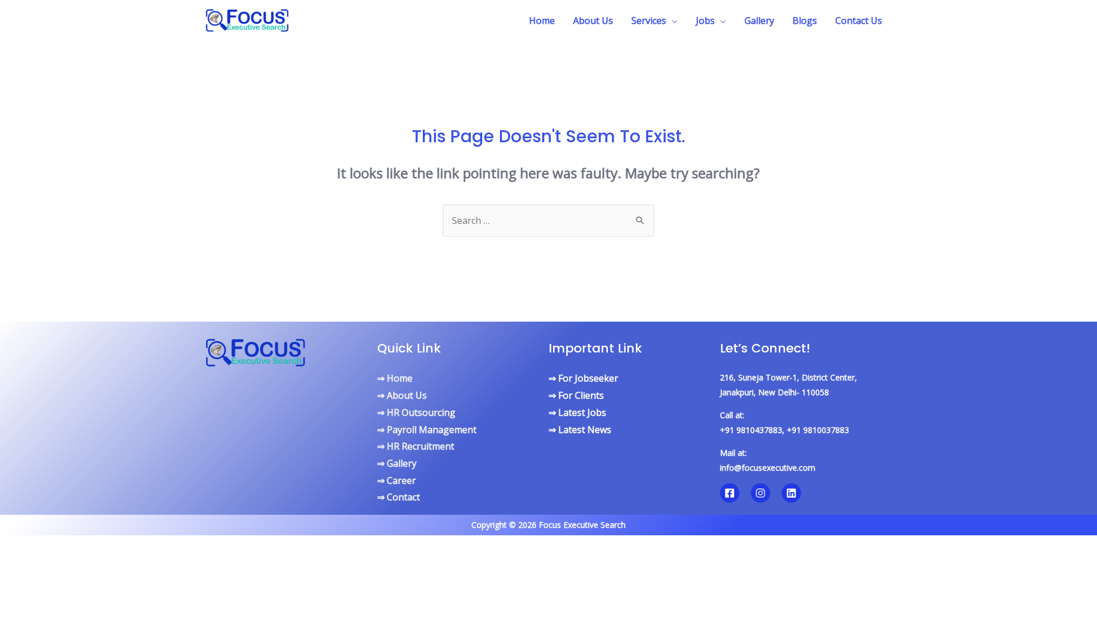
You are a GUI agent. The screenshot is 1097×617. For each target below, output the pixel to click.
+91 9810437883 (751, 429)
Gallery (759, 20)
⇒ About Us (402, 395)
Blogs (804, 20)
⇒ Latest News (579, 429)
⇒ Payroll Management (427, 429)
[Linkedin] (791, 493)
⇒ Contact (398, 497)
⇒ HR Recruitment (415, 446)
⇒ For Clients (576, 395)
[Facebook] (729, 493)
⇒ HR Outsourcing (416, 412)
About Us (593, 20)
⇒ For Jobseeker (583, 378)
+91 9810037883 (818, 429)
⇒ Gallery (397, 463)
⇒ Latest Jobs (577, 412)
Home (542, 20)
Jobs (705, 20)
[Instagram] (760, 493)
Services (648, 20)
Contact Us (858, 20)
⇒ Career (396, 480)
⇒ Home (395, 378)
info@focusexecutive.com (767, 467)
